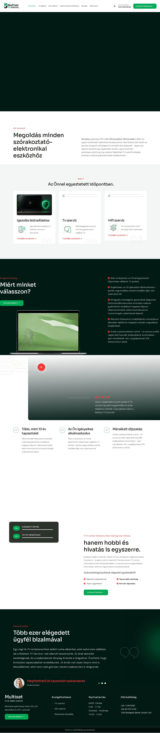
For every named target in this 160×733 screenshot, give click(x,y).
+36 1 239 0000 (124, 7)
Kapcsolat (94, 6)
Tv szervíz (69, 220)
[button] (99, 683)
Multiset (70, 730)
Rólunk (84, 6)
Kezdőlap (32, 6)
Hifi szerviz (53, 6)
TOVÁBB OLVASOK (25, 239)
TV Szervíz (42, 6)
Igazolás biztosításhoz (69, 6)
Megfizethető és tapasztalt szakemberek (56, 681)
